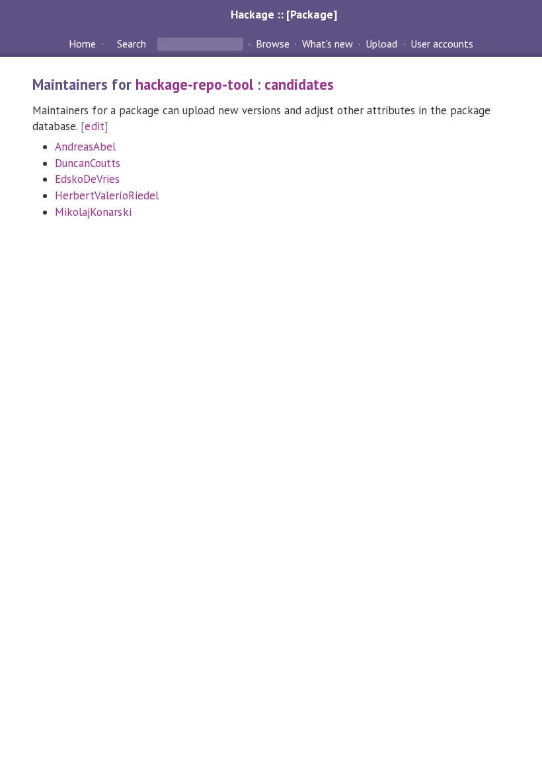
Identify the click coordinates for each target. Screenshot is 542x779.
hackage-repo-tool (194, 84)
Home (82, 43)
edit (94, 126)
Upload (381, 43)
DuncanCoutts (87, 163)
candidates (299, 84)
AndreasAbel (85, 146)
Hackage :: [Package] (283, 14)
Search (131, 43)
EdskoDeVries (87, 179)
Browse (273, 43)
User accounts (441, 43)
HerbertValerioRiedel (106, 195)
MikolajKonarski (93, 212)
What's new (327, 43)
